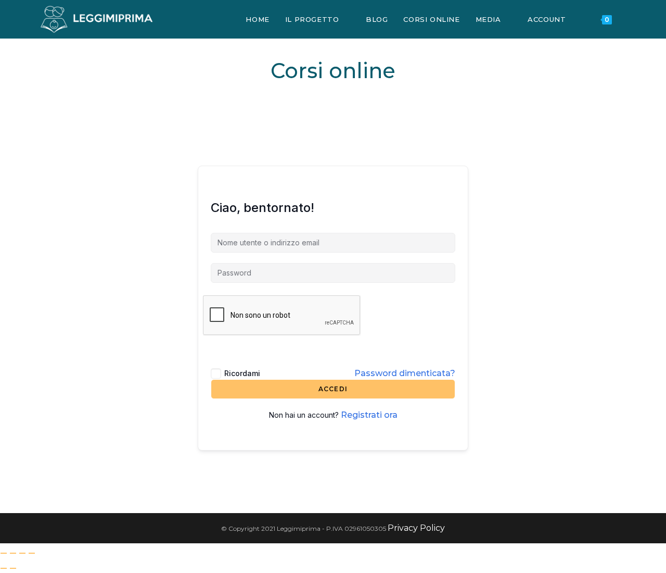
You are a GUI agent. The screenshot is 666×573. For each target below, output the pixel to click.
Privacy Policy (416, 528)
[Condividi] (22, 553)
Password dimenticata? (404, 373)
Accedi (333, 389)
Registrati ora (369, 415)
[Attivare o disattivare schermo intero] (13, 553)
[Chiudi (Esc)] (31, 553)
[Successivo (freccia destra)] (13, 568)
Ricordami (242, 373)
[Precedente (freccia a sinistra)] (3, 568)
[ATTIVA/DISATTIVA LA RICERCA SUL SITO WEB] (630, 19)
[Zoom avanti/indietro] (3, 553)
